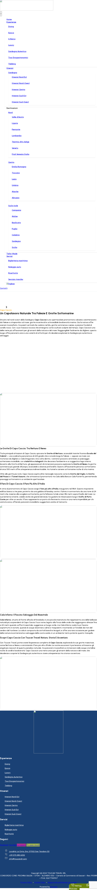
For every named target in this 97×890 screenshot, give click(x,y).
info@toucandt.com (18, 859)
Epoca (11, 33)
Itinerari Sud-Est (19, 96)
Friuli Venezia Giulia (20, 154)
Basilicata (16, 222)
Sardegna (12, 72)
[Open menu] (1, 12)
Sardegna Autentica (17, 51)
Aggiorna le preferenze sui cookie (62, 882)
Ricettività (13, 273)
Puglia (14, 229)
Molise (15, 216)
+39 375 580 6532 (17, 855)
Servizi (10, 256)
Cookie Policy (40, 882)
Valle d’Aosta (18, 117)
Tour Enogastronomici (18, 57)
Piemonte (16, 129)
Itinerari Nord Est (19, 77)
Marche (15, 191)
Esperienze (11, 22)
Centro (11, 162)
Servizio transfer (15, 279)
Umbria (15, 185)
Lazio (14, 179)
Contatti (3, 288)
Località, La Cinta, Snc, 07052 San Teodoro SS (29, 851)
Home (9, 19)
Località (11, 307)
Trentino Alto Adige (20, 142)
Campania (16, 210)
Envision (53, 887)
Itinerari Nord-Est (12, 797)
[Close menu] (1, 15)
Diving (11, 26)
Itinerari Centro (18, 89)
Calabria (16, 235)
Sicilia (14, 247)
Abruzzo (15, 198)
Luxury (11, 45)
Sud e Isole (13, 206)
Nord (10, 112)
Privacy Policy (26, 882)
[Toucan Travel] (26, 10)
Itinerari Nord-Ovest (21, 83)
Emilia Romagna (19, 167)
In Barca (11, 39)
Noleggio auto (14, 267)
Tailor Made (12, 254)
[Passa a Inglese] (10, 283)
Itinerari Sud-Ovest (20, 102)
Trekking (12, 64)
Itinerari (10, 68)
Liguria (15, 123)
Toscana (16, 173)
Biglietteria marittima (18, 260)
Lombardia (16, 135)
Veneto (15, 148)
